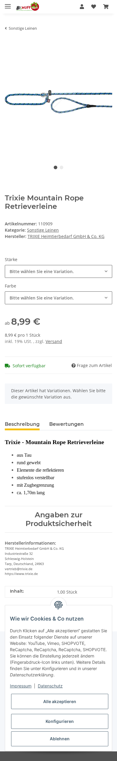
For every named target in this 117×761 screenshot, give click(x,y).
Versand (54, 341)
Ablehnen (60, 738)
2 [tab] (61, 167)
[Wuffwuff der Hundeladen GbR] (27, 7)
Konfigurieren (60, 721)
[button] (82, 7)
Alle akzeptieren (59, 701)
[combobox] (58, 271)
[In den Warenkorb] (9, 44)
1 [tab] (55, 167)
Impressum (21, 685)
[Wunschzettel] (94, 7)
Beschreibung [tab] (22, 424)
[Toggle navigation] (8, 4)
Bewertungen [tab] (66, 424)
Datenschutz (50, 685)
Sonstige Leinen (43, 230)
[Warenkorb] (106, 7)
